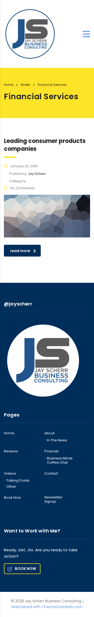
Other (11, 487)
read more (20, 250)
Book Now (12, 498)
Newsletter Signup (53, 499)
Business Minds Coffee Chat (60, 460)
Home (8, 84)
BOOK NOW (25, 568)
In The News (57, 440)
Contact (51, 473)
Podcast (51, 451)
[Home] (30, 33)
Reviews (11, 451)
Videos (10, 473)
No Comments (22, 188)
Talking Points (18, 481)
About (49, 433)
